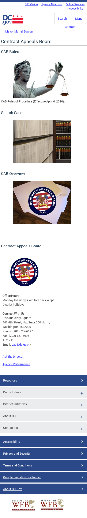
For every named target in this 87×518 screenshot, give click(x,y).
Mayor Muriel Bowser (19, 31)
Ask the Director (13, 356)
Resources (10, 380)
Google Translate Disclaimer (22, 477)
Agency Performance (16, 364)
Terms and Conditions (17, 465)
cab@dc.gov (20, 344)
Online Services (75, 4)
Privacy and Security (16, 453)
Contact (70, 27)
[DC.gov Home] (12, 24)
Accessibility (75, 8)
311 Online (31, 4)
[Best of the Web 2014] (23, 510)
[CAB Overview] (42, 223)
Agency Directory (51, 4)
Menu (79, 18)
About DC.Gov (12, 489)
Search (62, 18)
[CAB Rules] (42, 97)
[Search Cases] (42, 162)
